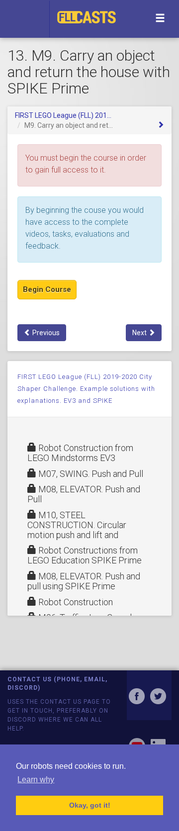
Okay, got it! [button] (89, 805)
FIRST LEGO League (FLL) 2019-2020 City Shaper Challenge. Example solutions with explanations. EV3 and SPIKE (86, 388)
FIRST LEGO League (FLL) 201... (63, 115)
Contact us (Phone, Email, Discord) (57, 683)
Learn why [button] (35, 779)
